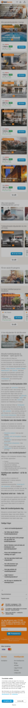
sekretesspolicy (5, 694)
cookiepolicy (15, 694)
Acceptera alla (8, 701)
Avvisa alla (20, 701)
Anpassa (14, 705)
